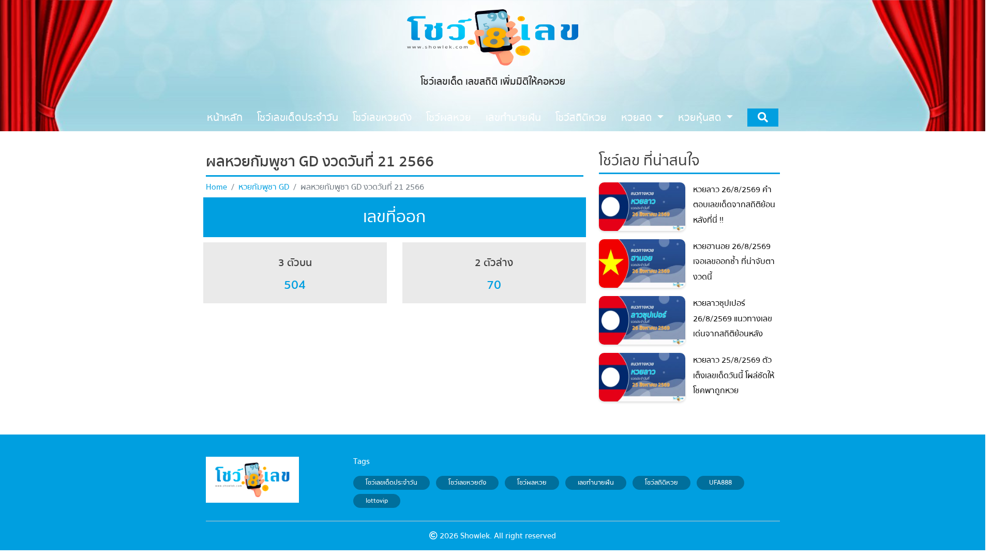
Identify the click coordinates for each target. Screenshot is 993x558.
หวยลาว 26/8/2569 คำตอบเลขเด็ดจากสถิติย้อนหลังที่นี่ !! (734, 205)
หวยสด (638, 118)
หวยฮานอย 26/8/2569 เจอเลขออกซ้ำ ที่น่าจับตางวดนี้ (734, 262)
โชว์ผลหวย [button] (448, 118)
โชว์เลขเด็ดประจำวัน (391, 482)
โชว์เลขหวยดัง (467, 482)
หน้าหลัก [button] (225, 118)
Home (216, 187)
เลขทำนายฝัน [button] (513, 118)
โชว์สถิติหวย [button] (581, 118)
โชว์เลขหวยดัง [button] (382, 118)
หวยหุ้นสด (701, 118)
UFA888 (720, 482)
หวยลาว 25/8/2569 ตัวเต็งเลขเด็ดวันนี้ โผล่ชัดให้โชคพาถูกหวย (733, 375)
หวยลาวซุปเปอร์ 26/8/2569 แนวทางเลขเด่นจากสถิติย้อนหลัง (732, 318)
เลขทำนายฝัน (596, 482)
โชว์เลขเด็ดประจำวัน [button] (297, 118)
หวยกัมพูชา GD (263, 187)
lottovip (377, 501)
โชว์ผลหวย (532, 482)
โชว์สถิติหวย (661, 482)
